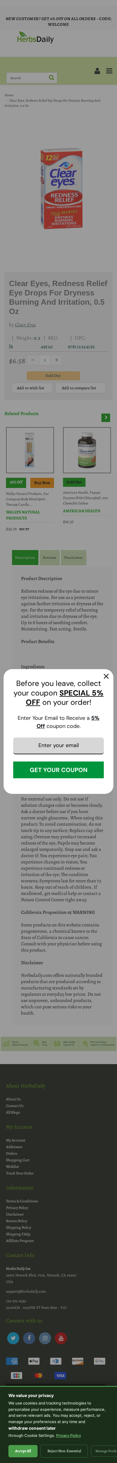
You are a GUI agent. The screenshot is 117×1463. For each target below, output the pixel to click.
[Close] (106, 676)
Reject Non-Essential (64, 1450)
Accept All (23, 1450)
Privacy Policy (68, 1435)
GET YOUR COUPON (59, 770)
